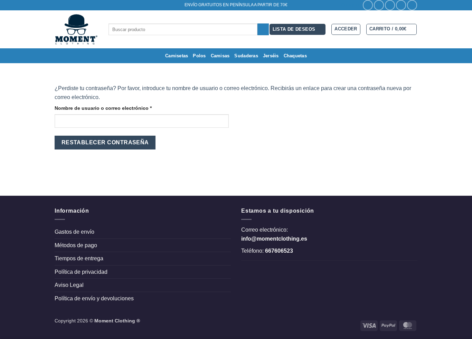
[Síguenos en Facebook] (368, 5)
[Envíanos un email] (401, 5)
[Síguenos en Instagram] (379, 5)
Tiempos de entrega (79, 258)
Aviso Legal (69, 285)
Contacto (350, 5)
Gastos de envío (74, 232)
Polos (199, 55)
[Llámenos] (412, 5)
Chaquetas (295, 55)
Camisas (220, 55)
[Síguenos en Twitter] (390, 5)
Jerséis (271, 55)
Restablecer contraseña (105, 142)
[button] (391, 29)
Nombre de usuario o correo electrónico (116, 108)
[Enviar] (263, 29)
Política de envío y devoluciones (94, 298)
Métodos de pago (76, 245)
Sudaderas (246, 55)
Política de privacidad (81, 272)
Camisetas (176, 55)
